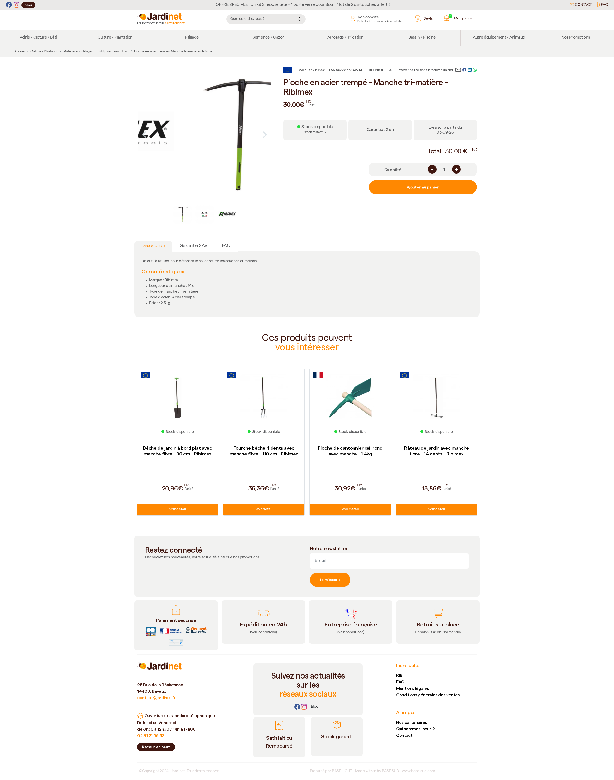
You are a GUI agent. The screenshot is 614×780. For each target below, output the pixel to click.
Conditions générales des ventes (428, 694)
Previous (144, 134)
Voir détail (177, 510)
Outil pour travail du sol (113, 51)
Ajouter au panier (423, 187)
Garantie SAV (193, 246)
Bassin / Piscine (422, 38)
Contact (583, 5)
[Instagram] (16, 5)
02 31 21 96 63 (151, 735)
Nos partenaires (411, 722)
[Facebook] (9, 5)
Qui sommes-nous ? (415, 729)
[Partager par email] (458, 69)
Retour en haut (156, 747)
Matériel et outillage (77, 51)
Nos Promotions (575, 38)
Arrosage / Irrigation (345, 38)
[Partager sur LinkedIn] (470, 69)
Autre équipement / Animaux (499, 38)
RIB (399, 675)
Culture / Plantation (115, 38)
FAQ (604, 5)
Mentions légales (412, 688)
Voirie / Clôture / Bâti (38, 38)
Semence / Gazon (269, 38)
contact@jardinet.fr (156, 697)
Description (153, 246)
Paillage (192, 38)
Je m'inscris (330, 580)
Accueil (19, 51)
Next (265, 134)
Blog (28, 4)
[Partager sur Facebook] (464, 69)
